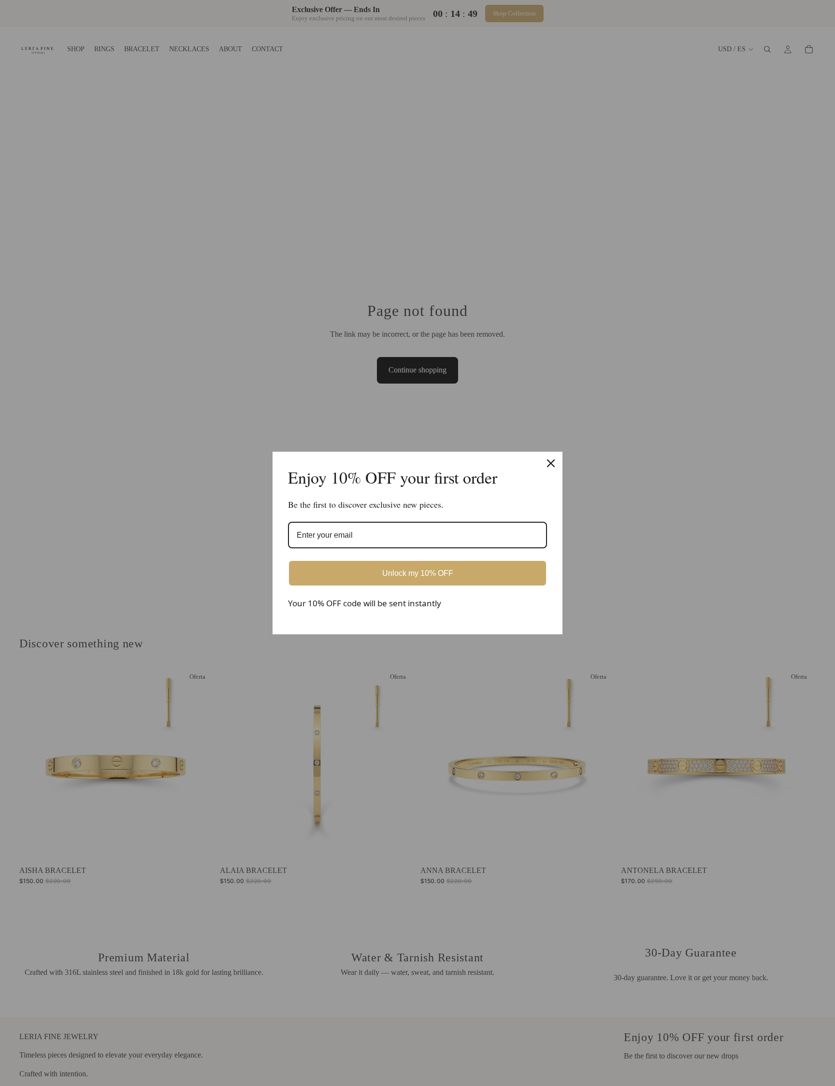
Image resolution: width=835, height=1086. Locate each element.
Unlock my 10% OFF (417, 573)
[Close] (550, 463)
